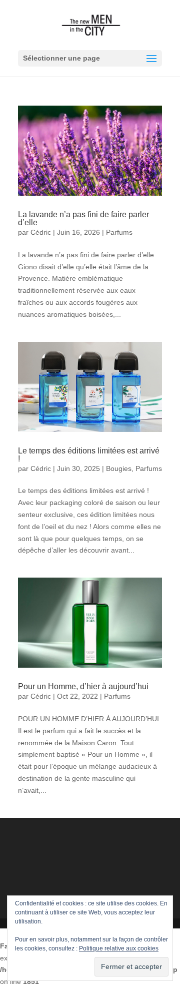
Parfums (119, 232)
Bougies (119, 468)
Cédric (40, 232)
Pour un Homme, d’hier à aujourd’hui (83, 686)
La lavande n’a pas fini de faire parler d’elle (83, 218)
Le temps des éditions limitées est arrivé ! (89, 454)
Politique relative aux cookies (118, 948)
